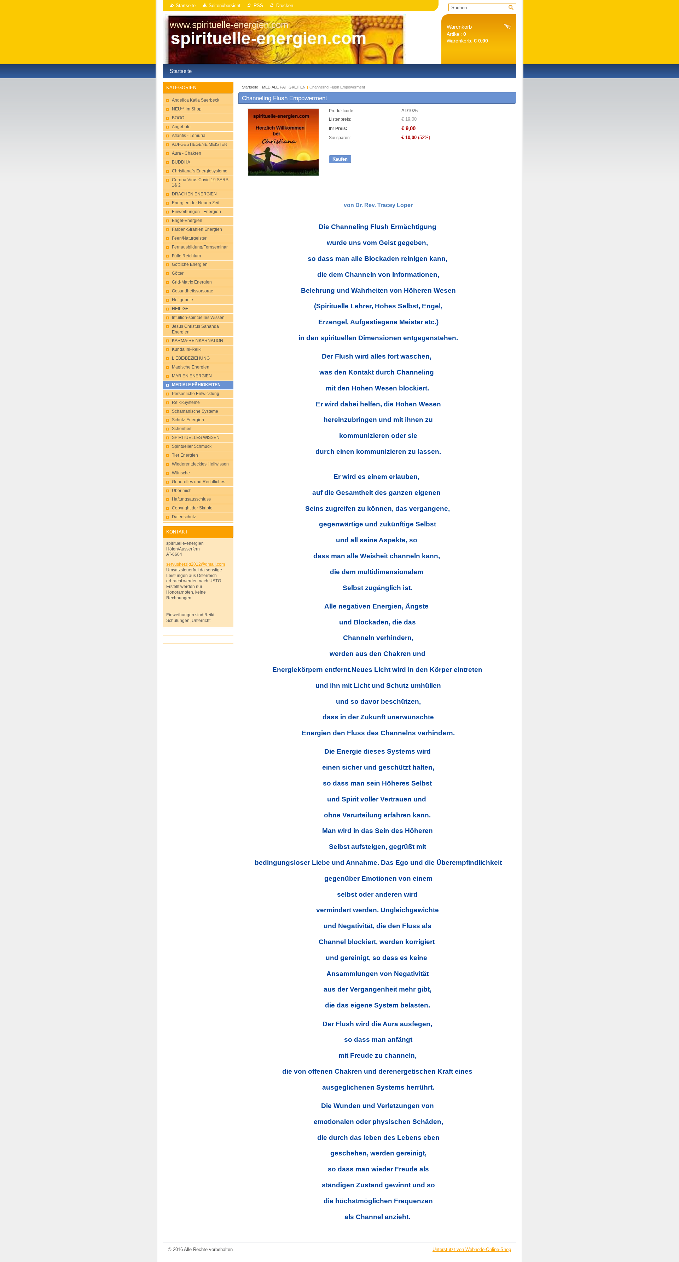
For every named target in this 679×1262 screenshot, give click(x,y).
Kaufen (340, 159)
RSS (258, 5)
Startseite (186, 5)
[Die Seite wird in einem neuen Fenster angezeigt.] (283, 174)
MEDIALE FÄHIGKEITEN (284, 87)
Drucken (284, 5)
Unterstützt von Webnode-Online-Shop (472, 1249)
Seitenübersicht (224, 5)
